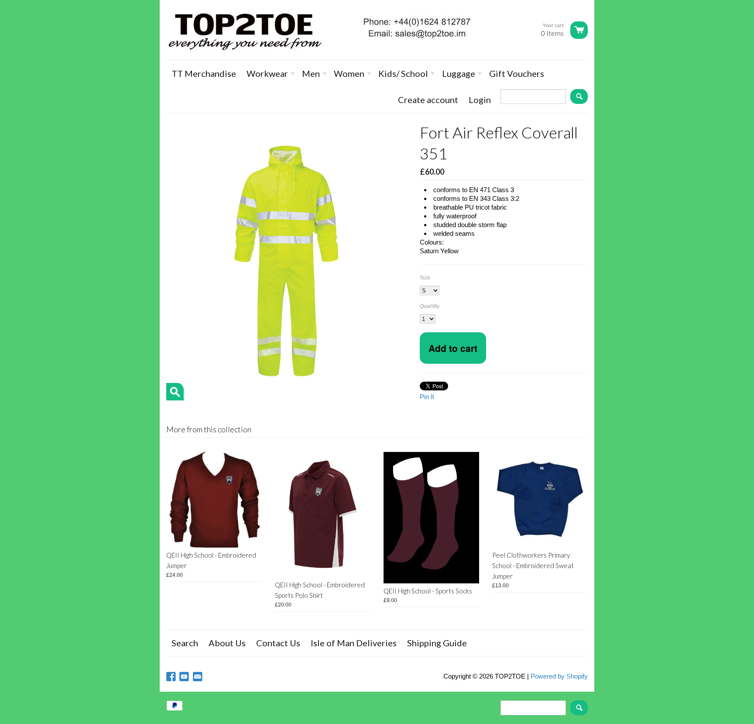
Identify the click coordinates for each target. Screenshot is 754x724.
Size (425, 278)
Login (480, 99)
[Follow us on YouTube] (185, 677)
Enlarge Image (175, 391)
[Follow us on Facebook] (172, 677)
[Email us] (198, 677)
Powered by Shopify (559, 676)
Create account (428, 99)
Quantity (429, 306)
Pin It (427, 396)
